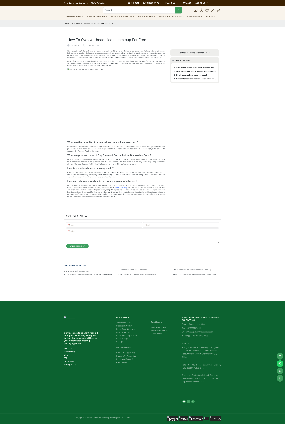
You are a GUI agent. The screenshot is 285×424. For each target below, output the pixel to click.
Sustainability (69, 352)
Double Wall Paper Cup (126, 356)
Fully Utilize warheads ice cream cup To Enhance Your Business (89, 274)
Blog (66, 355)
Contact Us (69, 361)
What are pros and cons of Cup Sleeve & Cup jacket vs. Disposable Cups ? (196, 71)
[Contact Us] (196, 11)
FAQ (65, 358)
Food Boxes (156, 322)
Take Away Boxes (158, 327)
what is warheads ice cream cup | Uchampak (77, 271)
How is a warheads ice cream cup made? (191, 75)
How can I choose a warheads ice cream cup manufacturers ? (196, 79)
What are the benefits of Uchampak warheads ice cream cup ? (196, 67)
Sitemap (128, 418)
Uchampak (68, 23)
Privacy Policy (70, 364)
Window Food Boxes (159, 330)
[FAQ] (201, 10)
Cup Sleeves (121, 362)
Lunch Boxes (156, 333)
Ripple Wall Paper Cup (125, 359)
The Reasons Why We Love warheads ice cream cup (192, 270)
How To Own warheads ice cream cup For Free (95, 23)
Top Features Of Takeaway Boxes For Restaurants (138, 274)
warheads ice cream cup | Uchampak (133, 270)
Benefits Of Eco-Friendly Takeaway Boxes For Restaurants (194, 274)
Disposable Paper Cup (125, 347)
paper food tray (121, 187)
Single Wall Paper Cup (125, 353)
